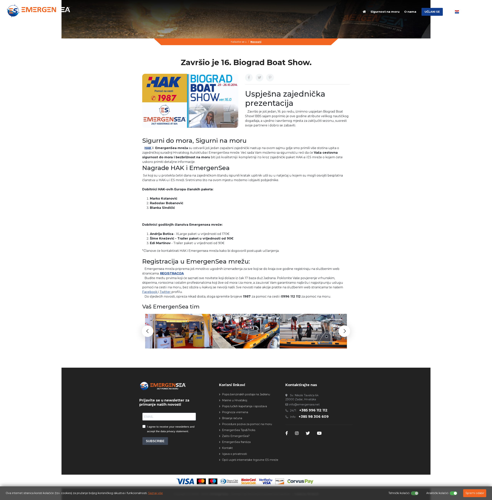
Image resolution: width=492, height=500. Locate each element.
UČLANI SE (432, 11)
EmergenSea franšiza (236, 442)
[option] (178, 331)
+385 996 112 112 (313, 410)
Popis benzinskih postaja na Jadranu (246, 394)
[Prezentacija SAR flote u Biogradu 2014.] (246, 331)
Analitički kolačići (437, 493)
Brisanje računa (232, 418)
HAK (148, 148)
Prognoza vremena (235, 412)
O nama (410, 11)
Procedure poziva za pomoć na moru (247, 424)
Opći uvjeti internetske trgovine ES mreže (250, 460)
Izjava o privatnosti (234, 454)
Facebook (150, 292)
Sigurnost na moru (385, 11)
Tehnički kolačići (399, 493)
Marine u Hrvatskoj (234, 400)
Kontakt (227, 448)
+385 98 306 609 (314, 417)
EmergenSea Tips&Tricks (238, 430)
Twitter (165, 292)
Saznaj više (155, 493)
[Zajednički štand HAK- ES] (178, 331)
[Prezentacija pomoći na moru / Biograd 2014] (313, 331)
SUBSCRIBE (155, 441)
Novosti (255, 41)
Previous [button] (147, 331)
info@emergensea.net (304, 404)
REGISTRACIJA (172, 273)
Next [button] (344, 331)
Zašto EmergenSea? (236, 436)
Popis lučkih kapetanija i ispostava (244, 406)
